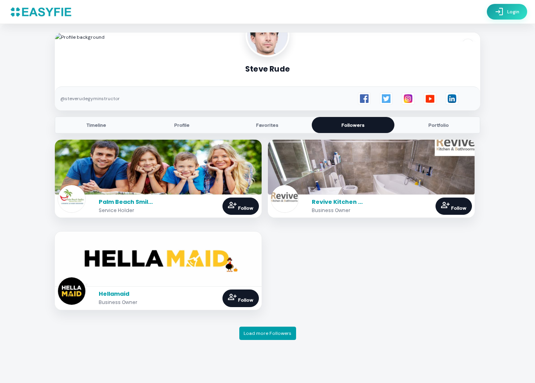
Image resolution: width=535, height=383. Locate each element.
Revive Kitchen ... (337, 202)
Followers (353, 125)
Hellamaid (114, 294)
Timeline (96, 125)
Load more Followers (267, 333)
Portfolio (438, 125)
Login (507, 11)
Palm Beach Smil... (126, 202)
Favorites (267, 125)
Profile (182, 125)
